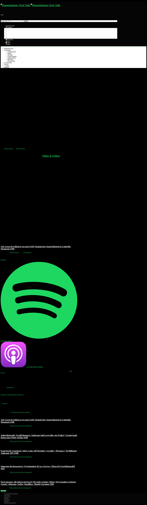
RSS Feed (10, 59)
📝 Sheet (6, 65)
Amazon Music (11, 58)
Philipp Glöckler (8, 148)
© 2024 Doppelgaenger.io (11, 493)
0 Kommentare (27, 252)
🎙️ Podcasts (7, 50)
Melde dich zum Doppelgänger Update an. (12, 394)
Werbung (8, 44)
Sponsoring (7, 496)
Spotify (9, 53)
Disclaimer (7, 499)
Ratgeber (6, 501)
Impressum (7, 495)
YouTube (9, 54)
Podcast (21, 425)
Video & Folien (51, 155)
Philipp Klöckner (20, 148)
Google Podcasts (12, 56)
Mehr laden (3, 490)
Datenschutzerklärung (10, 503)
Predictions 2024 (8, 48)
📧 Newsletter (8, 62)
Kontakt (6, 498)
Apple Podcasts (11, 51)
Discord (6, 64)
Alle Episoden (11, 61)
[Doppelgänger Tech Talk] (30, 5)
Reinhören (3, 260)
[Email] (2, 23)
